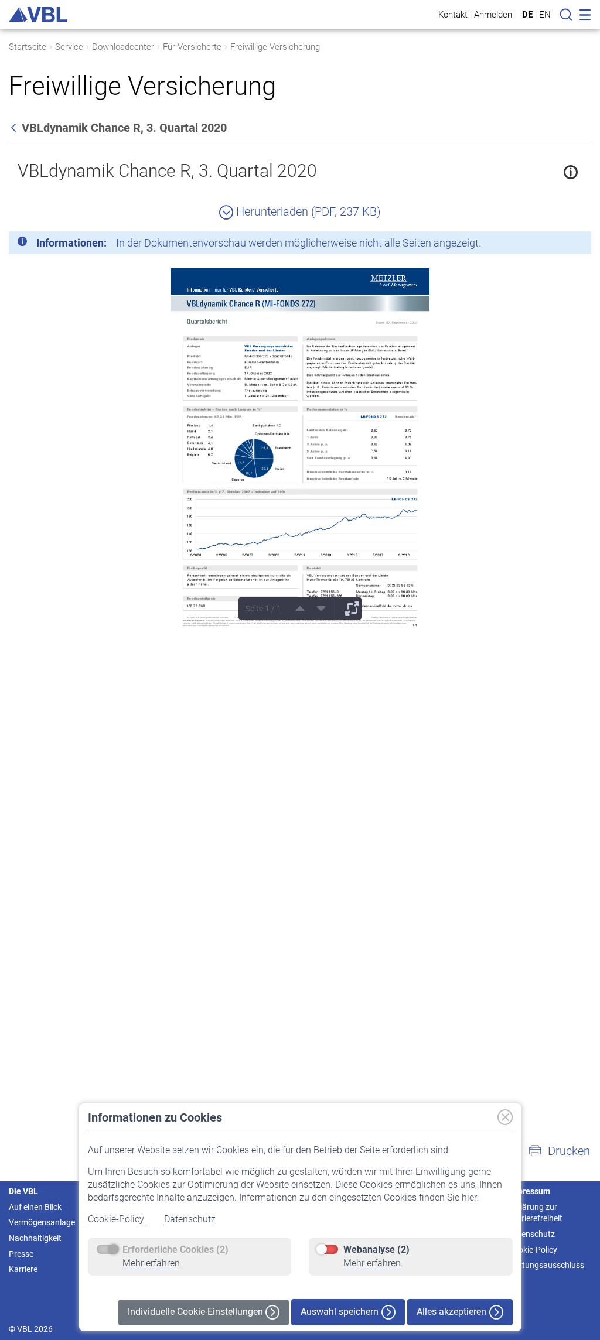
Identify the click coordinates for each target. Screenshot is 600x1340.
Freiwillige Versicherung (275, 47)
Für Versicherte (192, 47)
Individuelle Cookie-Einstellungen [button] (196, 1311)
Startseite (27, 47)
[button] (559, 1151)
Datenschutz (190, 1219)
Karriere (23, 1269)
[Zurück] (15, 127)
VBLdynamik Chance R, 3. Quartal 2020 (167, 170)
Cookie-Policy (117, 1219)
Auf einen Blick (35, 1207)
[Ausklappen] (348, 608)
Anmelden (493, 14)
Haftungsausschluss (546, 1265)
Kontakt (453, 14)
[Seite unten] (317, 608)
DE (527, 14)
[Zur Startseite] (38, 14)
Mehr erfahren (151, 1263)
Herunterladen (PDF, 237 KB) (307, 211)
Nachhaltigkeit (35, 1238)
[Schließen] (550, 244)
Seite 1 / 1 (263, 608)
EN (545, 14)
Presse (21, 1254)
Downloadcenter (123, 47)
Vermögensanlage (42, 1222)
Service (69, 47)
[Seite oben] (296, 608)
